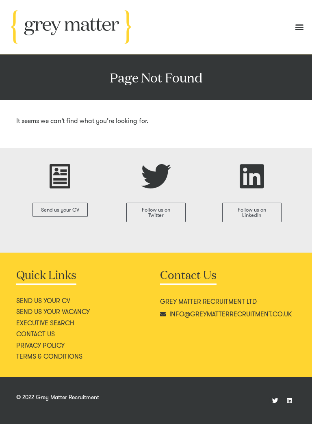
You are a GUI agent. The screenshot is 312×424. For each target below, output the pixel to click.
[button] (299, 27)
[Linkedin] (290, 400)
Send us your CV (43, 301)
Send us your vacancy (53, 312)
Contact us (35, 334)
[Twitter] (275, 400)
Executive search (45, 323)
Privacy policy (40, 346)
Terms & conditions (49, 357)
